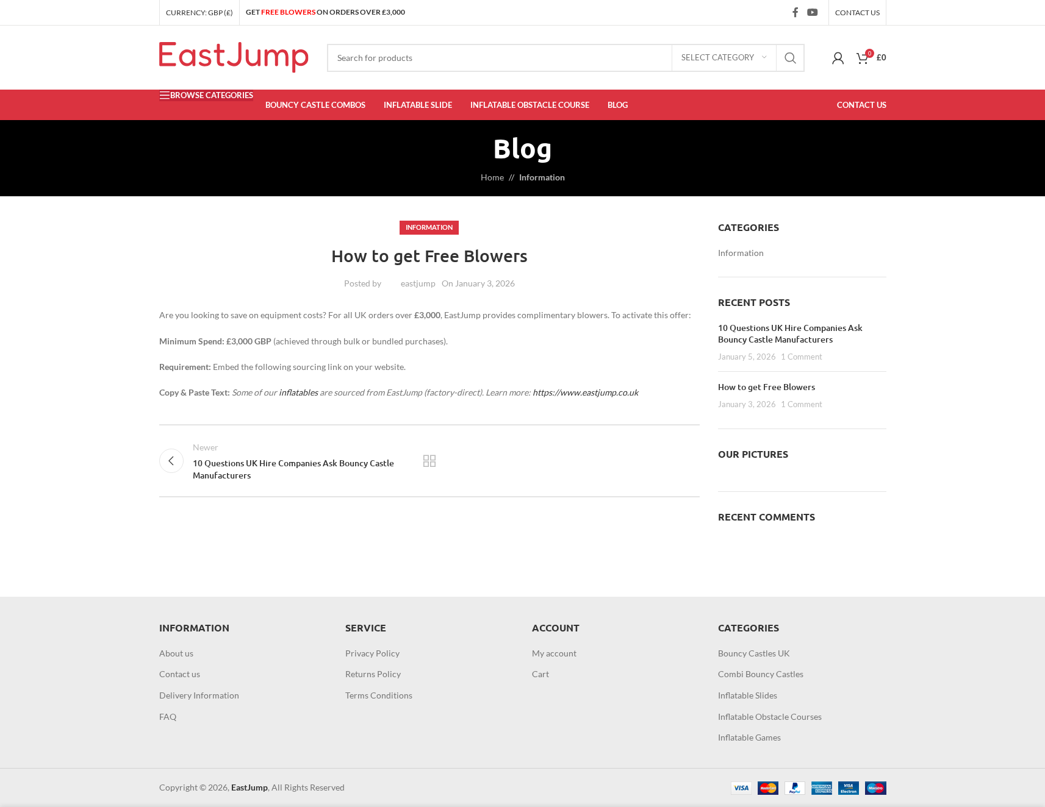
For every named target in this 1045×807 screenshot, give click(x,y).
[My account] (838, 58)
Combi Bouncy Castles (760, 674)
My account (554, 653)
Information (542, 177)
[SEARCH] (791, 58)
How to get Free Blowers (766, 387)
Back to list (429, 461)
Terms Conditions (378, 695)
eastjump (418, 283)
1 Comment (801, 356)
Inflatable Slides (747, 695)
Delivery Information (199, 695)
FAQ (167, 716)
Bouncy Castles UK (754, 653)
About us (176, 653)
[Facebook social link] (795, 12)
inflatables (298, 392)
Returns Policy (373, 674)
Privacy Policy (372, 653)
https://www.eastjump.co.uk (585, 392)
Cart (540, 674)
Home (492, 177)
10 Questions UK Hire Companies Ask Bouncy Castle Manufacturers (790, 334)
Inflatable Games (749, 737)
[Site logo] (234, 56)
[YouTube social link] (812, 12)
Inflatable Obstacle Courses (770, 716)
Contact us (179, 674)
